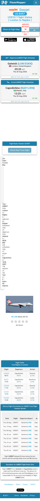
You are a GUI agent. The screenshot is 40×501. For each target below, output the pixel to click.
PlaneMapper (9, 484)
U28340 (6, 386)
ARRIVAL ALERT (34, 28)
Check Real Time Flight (19, 150)
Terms (17, 495)
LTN (32, 394)
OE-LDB (14, 317)
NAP (18, 375)
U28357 (32, 484)
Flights (18, 484)
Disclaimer (25, 495)
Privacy (33, 495)
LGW (32, 375)
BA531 (6, 379)
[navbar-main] (36, 3)
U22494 (6, 398)
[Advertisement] (20, 48)
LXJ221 (6, 392)
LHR (32, 382)
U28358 (6, 373)
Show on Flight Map (11, 29)
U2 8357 (20, 13)
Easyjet (24, 9)
